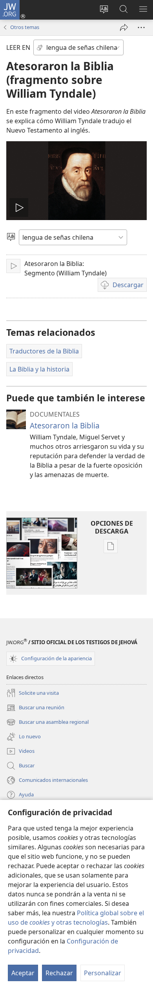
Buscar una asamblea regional (47, 722)
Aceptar (23, 973)
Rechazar (59, 973)
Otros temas (24, 27)
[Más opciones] (141, 27)
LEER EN (18, 47)
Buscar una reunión (35, 708)
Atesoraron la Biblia (65, 425)
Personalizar (102, 973)
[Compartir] (124, 27)
